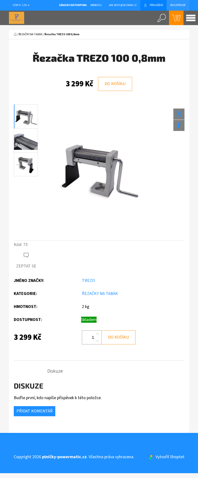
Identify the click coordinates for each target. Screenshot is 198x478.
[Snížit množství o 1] (97, 340)
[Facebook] (178, 125)
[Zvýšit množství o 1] (97, 334)
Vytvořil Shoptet (170, 457)
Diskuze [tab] (55, 371)
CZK (24, 5)
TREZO (88, 281)
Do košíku (115, 84)
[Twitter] (178, 114)
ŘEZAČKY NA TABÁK (100, 294)
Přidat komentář (34, 411)
